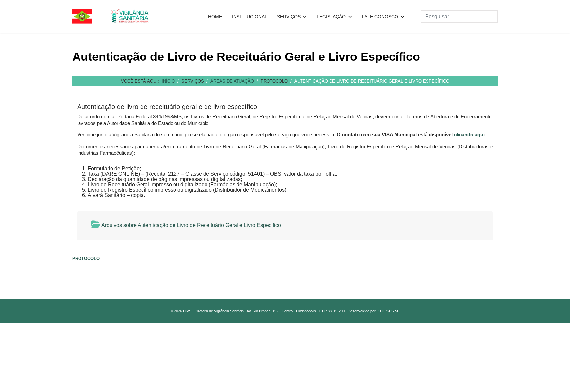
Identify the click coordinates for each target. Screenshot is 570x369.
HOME (215, 16)
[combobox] (459, 16)
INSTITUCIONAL (249, 16)
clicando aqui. (470, 134)
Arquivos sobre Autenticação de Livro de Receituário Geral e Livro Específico (190, 225)
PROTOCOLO (86, 258)
